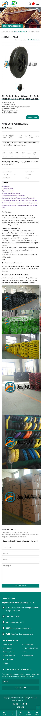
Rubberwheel (9, 32)
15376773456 (15, 616)
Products (23, 40)
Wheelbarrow (35, 32)
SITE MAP (20, 707)
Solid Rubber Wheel (20, 32)
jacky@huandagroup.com (21, 628)
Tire (29, 32)
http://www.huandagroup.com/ (22, 634)
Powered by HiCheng (18, 700)
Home (17, 40)
